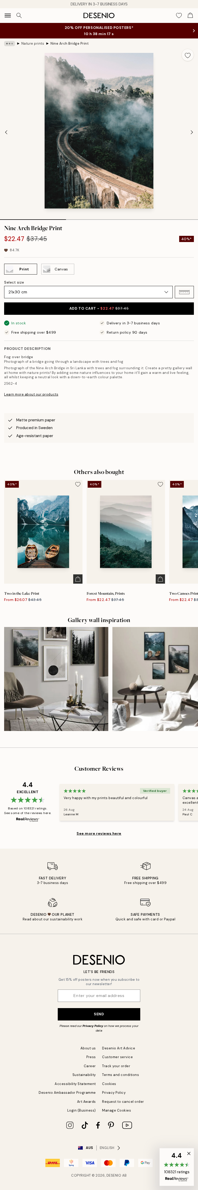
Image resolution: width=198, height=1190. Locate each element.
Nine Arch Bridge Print (70, 43)
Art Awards (86, 1101)
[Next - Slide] (192, 132)
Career (90, 1066)
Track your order (116, 1066)
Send (99, 1014)
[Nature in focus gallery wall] (56, 679)
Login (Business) (81, 1110)
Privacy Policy (92, 1026)
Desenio (113, 1175)
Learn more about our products (31, 394)
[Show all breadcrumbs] (9, 43)
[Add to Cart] (77, 579)
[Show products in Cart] (190, 15)
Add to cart (99, 308)
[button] (184, 292)
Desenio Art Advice (118, 1048)
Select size (14, 282)
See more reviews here (99, 833)
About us (88, 1048)
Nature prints (32, 43)
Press (91, 1057)
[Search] (19, 15)
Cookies (109, 1084)
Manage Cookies (116, 1110)
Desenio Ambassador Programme (67, 1092)
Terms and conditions (120, 1075)
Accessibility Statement (75, 1084)
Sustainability (84, 1075)
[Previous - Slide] (6, 132)
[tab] (33, 218)
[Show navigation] (7, 15)
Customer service (117, 1057)
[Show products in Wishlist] (179, 15)
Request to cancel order (123, 1101)
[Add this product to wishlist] (188, 55)
